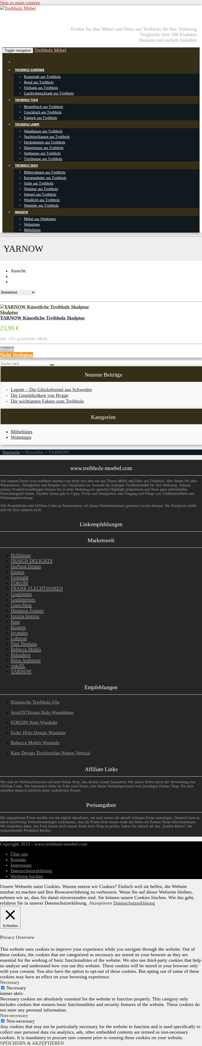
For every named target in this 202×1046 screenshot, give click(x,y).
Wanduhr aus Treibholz (41, 205)
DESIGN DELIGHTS (32, 560)
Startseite (11, 452)
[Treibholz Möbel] (18, 8)
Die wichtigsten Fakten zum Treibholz (47, 401)
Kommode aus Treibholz (42, 77)
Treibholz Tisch (26, 99)
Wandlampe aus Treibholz (43, 131)
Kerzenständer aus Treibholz (45, 178)
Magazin (21, 212)
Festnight (19, 577)
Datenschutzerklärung (31, 870)
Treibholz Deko (26, 165)
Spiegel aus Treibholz (40, 194)
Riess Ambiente (26, 660)
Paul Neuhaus (24, 643)
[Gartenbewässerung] (15, 62)
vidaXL (18, 665)
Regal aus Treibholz (39, 82)
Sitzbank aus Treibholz (41, 88)
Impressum (21, 865)
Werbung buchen (27, 876)
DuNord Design (26, 566)
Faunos (17, 571)
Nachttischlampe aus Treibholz (47, 137)
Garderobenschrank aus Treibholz (49, 93)
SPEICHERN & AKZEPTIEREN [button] (32, 1043)
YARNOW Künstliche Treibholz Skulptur (42, 317)
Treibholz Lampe (27, 124)
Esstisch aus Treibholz (40, 118)
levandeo (19, 632)
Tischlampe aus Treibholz (43, 159)
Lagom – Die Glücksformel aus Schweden (51, 389)
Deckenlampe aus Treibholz (44, 142)
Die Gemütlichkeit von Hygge (39, 395)
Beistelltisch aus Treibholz (43, 107)
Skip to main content (20, 2)
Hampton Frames (27, 610)
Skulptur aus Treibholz (41, 189)
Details (7, 349)
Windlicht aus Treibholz (42, 200)
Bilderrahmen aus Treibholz (44, 172)
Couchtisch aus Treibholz (43, 112)
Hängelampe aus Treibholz (44, 148)
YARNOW (21, 671)
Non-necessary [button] (14, 1015)
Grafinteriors (23, 599)
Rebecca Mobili (26, 649)
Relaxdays (21, 654)
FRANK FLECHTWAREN (37, 588)
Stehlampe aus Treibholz (42, 153)
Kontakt (18, 859)
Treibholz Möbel (50, 50)
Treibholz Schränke (29, 69)
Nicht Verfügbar (16, 354)
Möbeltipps (32, 230)
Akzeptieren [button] (100, 903)
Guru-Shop (21, 605)
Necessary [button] (9, 982)
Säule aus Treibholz (38, 183)
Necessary (16, 987)
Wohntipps (32, 224)
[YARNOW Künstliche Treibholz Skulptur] (44, 306)
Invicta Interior (25, 616)
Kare (15, 621)
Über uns (19, 854)
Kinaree (18, 627)
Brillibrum (21, 555)
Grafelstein (21, 593)
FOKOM (19, 582)
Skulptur (9, 312)
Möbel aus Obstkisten (40, 219)
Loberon (19, 638)
